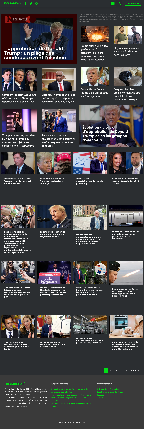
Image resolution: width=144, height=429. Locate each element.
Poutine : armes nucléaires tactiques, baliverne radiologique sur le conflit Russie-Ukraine (125, 292)
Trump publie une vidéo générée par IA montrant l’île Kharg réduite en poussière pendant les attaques (94, 53)
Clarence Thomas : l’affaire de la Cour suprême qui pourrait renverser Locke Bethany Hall (58, 98)
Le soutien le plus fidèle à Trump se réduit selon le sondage (52, 181)
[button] (113, 3)
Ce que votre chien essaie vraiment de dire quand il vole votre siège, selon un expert (127, 94)
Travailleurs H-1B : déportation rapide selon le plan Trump (89, 181)
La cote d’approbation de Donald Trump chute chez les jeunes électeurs (52, 234)
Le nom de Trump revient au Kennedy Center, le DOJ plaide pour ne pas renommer (125, 235)
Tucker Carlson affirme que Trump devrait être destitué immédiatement (17, 181)
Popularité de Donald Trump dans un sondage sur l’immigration (94, 92)
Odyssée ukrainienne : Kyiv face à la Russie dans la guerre (126, 51)
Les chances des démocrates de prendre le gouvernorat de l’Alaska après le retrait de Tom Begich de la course (89, 239)
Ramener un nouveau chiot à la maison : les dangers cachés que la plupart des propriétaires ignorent (125, 345)
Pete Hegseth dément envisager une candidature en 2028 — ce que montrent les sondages (58, 140)
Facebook (101, 395)
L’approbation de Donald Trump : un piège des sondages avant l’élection (35, 53)
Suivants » (136, 370)
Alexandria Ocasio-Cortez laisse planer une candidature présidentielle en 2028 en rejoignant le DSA (17, 292)
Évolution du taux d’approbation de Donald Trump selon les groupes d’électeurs (105, 134)
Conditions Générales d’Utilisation (110, 392)
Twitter (100, 397)
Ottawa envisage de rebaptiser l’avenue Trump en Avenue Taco (53, 344)
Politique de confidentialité (108, 389)
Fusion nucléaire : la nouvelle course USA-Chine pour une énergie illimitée (89, 340)
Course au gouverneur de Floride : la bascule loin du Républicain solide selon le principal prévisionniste (53, 291)
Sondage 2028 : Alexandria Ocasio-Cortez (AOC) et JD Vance (125, 181)
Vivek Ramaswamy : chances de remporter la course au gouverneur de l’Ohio (16, 345)
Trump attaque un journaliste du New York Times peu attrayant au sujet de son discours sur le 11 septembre (18, 140)
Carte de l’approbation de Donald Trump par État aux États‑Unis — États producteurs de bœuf (89, 291)
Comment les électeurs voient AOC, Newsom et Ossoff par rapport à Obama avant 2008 (19, 98)
